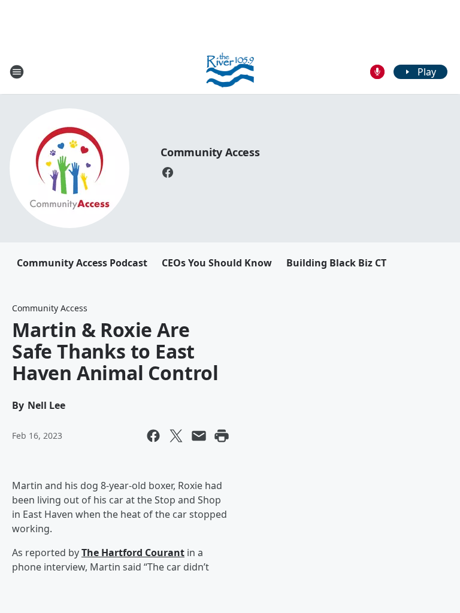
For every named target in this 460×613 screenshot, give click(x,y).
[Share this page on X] (176, 435)
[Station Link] (230, 71)
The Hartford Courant (132, 552)
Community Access (210, 152)
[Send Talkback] (377, 72)
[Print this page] (221, 435)
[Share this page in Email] (198, 435)
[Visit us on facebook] (168, 172)
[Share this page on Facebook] (153, 435)
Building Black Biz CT (336, 262)
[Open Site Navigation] (17, 72)
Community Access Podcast (82, 262)
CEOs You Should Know (217, 262)
